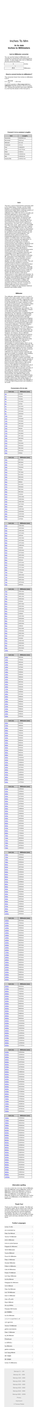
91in (6, 628)
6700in (7, 1091)
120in (6, 664)
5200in (7, 1054)
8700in (7, 1145)
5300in (7, 1057)
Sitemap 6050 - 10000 (19, 1394)
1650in (7, 950)
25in (6, 453)
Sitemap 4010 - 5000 (19, 1387)
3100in (7, 998)
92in (6, 630)
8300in (7, 1135)
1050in (7, 920)
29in (6, 467)
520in (6, 791)
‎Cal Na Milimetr (9, 1279)
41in (6, 496)
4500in (7, 1033)
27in (6, 462)
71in (6, 575)
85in (6, 613)
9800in (7, 1172)
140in (6, 674)
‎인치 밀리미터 (9, 1322)
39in (6, 491)
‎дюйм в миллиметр (10, 1329)
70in (6, 572)
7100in (7, 1101)
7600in (7, 1118)
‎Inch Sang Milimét (10, 1352)
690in (6, 833)
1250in (7, 930)
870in (6, 881)
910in (6, 891)
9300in (7, 1159)
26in (6, 460)
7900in (7, 1125)
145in (6, 677)
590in (6, 808)
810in (6, 867)
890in (6, 886)
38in (6, 489)
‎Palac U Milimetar (10, 1259)
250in (6, 716)
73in (6, 579)
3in (6, 399)
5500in (7, 1062)
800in (6, 864)
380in (6, 752)
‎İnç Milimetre (8, 1346)
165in (6, 686)
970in (6, 906)
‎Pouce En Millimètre (10, 1256)
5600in (7, 1064)
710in (6, 838)
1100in (7, 923)
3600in (7, 1011)
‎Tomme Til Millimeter (11, 1325)
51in (6, 525)
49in (6, 516)
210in (6, 706)
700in (6, 835)
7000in (7, 1099)
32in (6, 474)
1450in (7, 940)
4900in (7, 1043)
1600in (7, 947)
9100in (7, 1155)
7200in (7, 1103)
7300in (7, 1106)
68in (6, 567)
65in (6, 560)
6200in (7, 1079)
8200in (7, 1132)
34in (6, 479)
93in (6, 633)
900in (6, 889)
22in (6, 445)
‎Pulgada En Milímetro (11, 1246)
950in (6, 901)
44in (6, 504)
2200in (7, 972)
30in (6, 469)
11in (6, 418)
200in (6, 704)
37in (6, 487)
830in (6, 872)
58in (6, 543)
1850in (7, 960)
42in (6, 499)
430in (6, 765)
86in (6, 616)
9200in (7, 1157)
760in (6, 854)
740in (6, 845)
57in (6, 540)
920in (6, 894)
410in (6, 760)
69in (6, 570)
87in (6, 618)
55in (6, 535)
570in (6, 803)
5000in (7, 1045)
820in (6, 869)
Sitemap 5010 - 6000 (19, 1391)
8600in (7, 1142)
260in (6, 723)
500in (6, 782)
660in (6, 825)
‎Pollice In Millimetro (10, 1266)
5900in (7, 1072)
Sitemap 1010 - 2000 (19, 1378)
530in (6, 794)
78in (6, 596)
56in (6, 538)
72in (6, 577)
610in (6, 813)
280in (6, 728)
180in (6, 694)
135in (6, 672)
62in (6, 552)
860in (6, 879)
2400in (7, 977)
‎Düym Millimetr (9, 1302)
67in (6, 565)
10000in (7, 1177)
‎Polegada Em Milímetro (11, 1282)
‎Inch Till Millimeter (10, 1292)
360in (6, 747)
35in (6, 482)
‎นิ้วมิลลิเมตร (8, 1339)
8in (6, 411)
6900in (7, 1096)
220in (6, 709)
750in (6, 848)
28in (6, 464)
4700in (7, 1038)
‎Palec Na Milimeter (10, 1289)
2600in (7, 986)
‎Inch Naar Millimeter (10, 1276)
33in (6, 477)
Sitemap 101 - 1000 (19, 1374)
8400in (7, 1137)
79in (6, 599)
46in (6, 509)
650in (6, 823)
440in (6, 767)
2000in (7, 967)
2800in (7, 991)
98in (6, 645)
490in (6, 779)
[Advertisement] (19, 19)
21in (6, 443)
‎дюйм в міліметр (10, 1349)
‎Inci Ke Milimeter (9, 1315)
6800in (7, 1094)
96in (6, 640)
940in (6, 899)
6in (6, 406)
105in (6, 657)
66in (6, 562)
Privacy (19, 1397)
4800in (7, 1040)
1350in (7, 935)
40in (6, 494)
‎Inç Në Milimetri (9, 1335)
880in (6, 884)
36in (6, 484)
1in (6, 394)
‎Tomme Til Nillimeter (11, 1236)
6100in (7, 1076)
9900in (7, 1174)
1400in (7, 937)
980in (6, 909)
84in (6, 611)
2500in (7, 979)
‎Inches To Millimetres (11, 1362)
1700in (7, 952)
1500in (7, 942)
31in (6, 472)
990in (6, 911)
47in (6, 511)
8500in (7, 1140)
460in (6, 772)
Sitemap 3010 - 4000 (19, 1384)
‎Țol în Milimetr (9, 1286)
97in (6, 643)
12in (6, 421)
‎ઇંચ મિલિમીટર (8, 1342)
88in (6, 621)
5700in (7, 1067)
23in (6, 448)
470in (6, 774)
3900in (7, 1018)
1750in (7, 955)
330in (6, 740)
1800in (7, 957)
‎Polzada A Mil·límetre (11, 1309)
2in (6, 396)
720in (6, 840)
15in (6, 428)
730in (6, 843)
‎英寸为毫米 (8, 1356)
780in (6, 859)
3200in (7, 1001)
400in (6, 757)
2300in (7, 974)
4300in (7, 1028)
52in (6, 528)
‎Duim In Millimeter (10, 1295)
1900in (7, 962)
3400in (7, 1006)
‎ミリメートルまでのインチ (12, 1319)
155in (6, 682)
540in (6, 796)
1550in (7, 945)
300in (6, 733)
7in (6, 408)
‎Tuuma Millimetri (9, 1253)
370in (6, 750)
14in (6, 426)
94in (6, 635)
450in (6, 769)
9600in (7, 1167)
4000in (7, 1020)
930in (6, 896)
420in (6, 762)
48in (6, 514)
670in (6, 828)
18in (6, 436)
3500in (7, 1008)
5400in (7, 1059)
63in (6, 555)
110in (6, 659)
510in (6, 789)
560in (6, 801)
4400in (7, 1030)
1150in (7, 925)
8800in (7, 1147)
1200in (7, 928)
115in (6, 662)
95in (6, 638)
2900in (7, 993)
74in (6, 582)
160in (6, 684)
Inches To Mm (19, 41)
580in (6, 806)
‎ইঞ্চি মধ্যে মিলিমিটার (9, 1305)
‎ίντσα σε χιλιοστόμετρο (11, 1243)
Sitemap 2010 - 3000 (19, 1381)
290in (6, 730)
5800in (7, 1069)
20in (6, 440)
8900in (7, 1150)
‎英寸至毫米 (8, 1359)
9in (6, 413)
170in (6, 689)
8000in (7, 1128)
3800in (7, 1016)
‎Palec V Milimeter (10, 1332)
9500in (7, 1164)
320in (6, 738)
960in (6, 904)
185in (6, 696)
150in (6, 679)
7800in (7, 1123)
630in (6, 818)
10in (6, 416)
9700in (7, 1169)
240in (6, 714)
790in (6, 862)
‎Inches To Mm (9, 1227)
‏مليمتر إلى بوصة (9, 1299)
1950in (7, 964)
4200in (7, 1025)
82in (6, 606)
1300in (7, 933)
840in (6, 874)
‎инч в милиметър (10, 1230)
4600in (7, 1035)
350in (6, 745)
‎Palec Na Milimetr (10, 1233)
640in (6, 821)
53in (6, 530)
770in (6, 857)
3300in (7, 1003)
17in (6, 433)
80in (6, 601)
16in (6, 431)
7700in (7, 1120)
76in (6, 591)
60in (6, 547)
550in (6, 798)
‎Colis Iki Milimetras (10, 1269)
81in (6, 603)
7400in (7, 1108)
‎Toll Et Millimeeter (10, 1250)
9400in (7, 1162)
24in (6, 450)
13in (6, 423)
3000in (7, 996)
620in (6, 816)
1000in (7, 913)
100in (6, 650)
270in (6, 725)
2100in (7, 969)
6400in (7, 1084)
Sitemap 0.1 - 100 (19, 1371)
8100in (7, 1130)
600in (6, 811)
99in (6, 648)
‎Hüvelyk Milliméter (10, 1263)
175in (6, 691)
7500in (7, 1111)
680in (6, 830)
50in (6, 519)
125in (6, 667)
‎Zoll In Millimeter (9, 1240)
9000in (7, 1152)
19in (6, 438)
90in (6, 626)
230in (6, 711)
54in (6, 533)
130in (6, 669)
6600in (7, 1089)
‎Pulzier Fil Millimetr (10, 1272)
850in (6, 877)
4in (6, 401)
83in (6, 608)
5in (6, 404)
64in (6, 557)
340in (6, 742)
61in (6, 550)
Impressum (19, 1401)
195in (6, 701)
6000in (7, 1074)
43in (6, 501)
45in (6, 506)
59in (6, 545)
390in (6, 755)
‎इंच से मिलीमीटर (8, 1312)
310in (6, 735)
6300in (7, 1081)
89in (6, 623)
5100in (7, 1052)
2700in (7, 989)
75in (6, 584)
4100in (7, 1023)
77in (6, 594)
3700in (7, 1013)
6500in (7, 1086)
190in (6, 699)
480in (6, 777)
